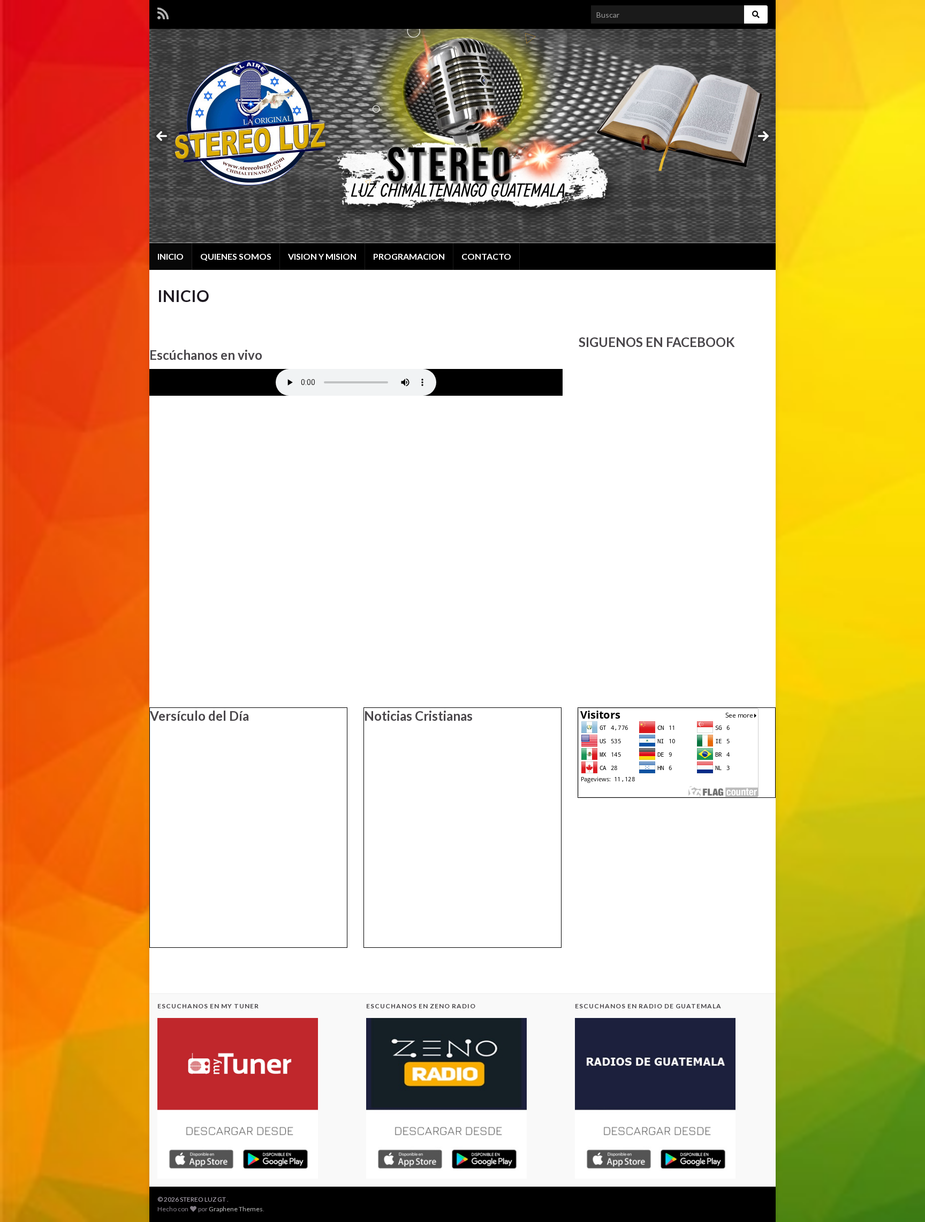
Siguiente (763, 136)
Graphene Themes (236, 1209)
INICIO (170, 256)
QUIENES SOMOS (235, 256)
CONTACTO (486, 256)
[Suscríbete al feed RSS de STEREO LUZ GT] (163, 11)
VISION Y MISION (322, 256)
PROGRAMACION (409, 256)
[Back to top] (901, 1198)
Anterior (162, 136)
